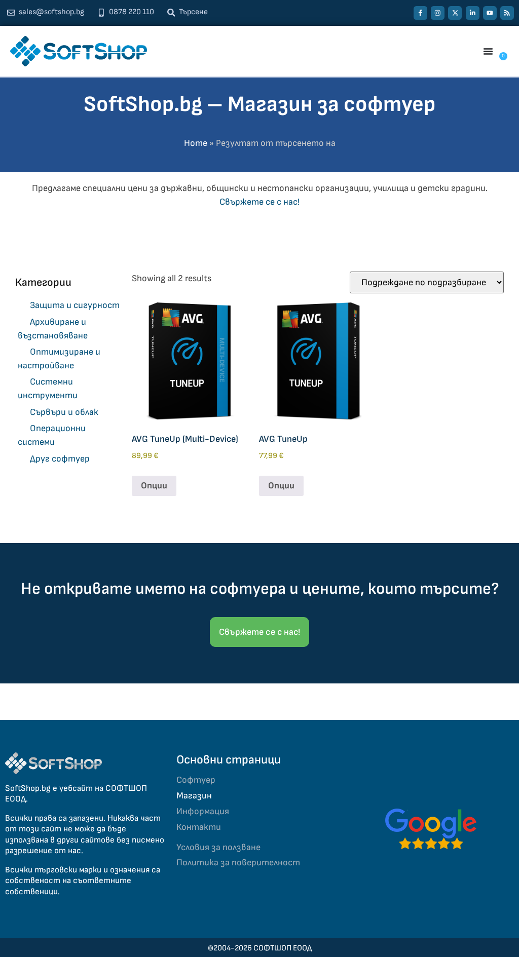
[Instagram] (437, 13)
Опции (154, 485)
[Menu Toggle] (488, 51)
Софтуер (195, 780)
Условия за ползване (218, 847)
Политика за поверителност (238, 862)
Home (195, 143)
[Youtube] (490, 13)
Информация (202, 811)
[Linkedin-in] (472, 13)
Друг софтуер (60, 458)
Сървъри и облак (64, 412)
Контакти (198, 827)
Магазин (194, 795)
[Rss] (507, 13)
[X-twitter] (455, 13)
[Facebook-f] (420, 13)
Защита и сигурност (75, 305)
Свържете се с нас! (259, 202)
